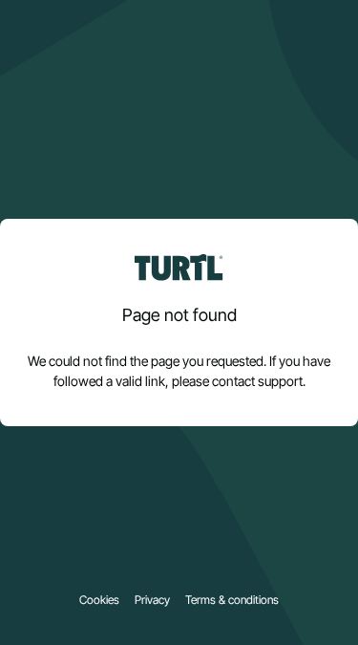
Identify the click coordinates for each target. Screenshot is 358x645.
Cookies (99, 600)
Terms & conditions (232, 600)
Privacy (152, 600)
